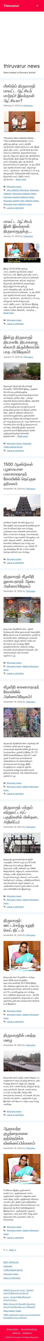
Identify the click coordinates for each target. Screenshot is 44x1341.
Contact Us (27, 1333)
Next (12, 1250)
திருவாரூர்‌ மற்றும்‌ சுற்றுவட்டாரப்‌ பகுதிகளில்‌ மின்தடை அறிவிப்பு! (21, 814)
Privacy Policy (12, 1329)
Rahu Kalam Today (12, 1311)
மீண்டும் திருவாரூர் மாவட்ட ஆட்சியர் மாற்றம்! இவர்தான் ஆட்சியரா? (19, 93)
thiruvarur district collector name (19, 197)
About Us (16, 1333)
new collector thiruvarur (18, 190)
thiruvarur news (14, 186)
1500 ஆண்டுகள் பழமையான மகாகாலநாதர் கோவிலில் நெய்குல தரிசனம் (20, 474)
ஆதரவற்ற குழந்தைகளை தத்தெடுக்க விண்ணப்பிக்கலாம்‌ (19, 1135)
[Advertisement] (22, 40)
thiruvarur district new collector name (21, 201)
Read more (21, 179)
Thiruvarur (11, 6)
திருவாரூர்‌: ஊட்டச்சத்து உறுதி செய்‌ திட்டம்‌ (19, 925)
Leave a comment (15, 208)
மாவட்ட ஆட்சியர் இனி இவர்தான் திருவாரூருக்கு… (18, 226)
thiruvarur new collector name (18, 204)
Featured (27, 443)
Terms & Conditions (29, 1329)
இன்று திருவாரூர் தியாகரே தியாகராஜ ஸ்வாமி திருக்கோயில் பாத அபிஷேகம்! (21, 344)
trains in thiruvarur (12, 1278)
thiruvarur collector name (24, 193)
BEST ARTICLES (11, 1262)
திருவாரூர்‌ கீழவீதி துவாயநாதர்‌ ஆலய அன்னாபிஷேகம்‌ (19, 581)
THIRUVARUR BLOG (13, 447)
